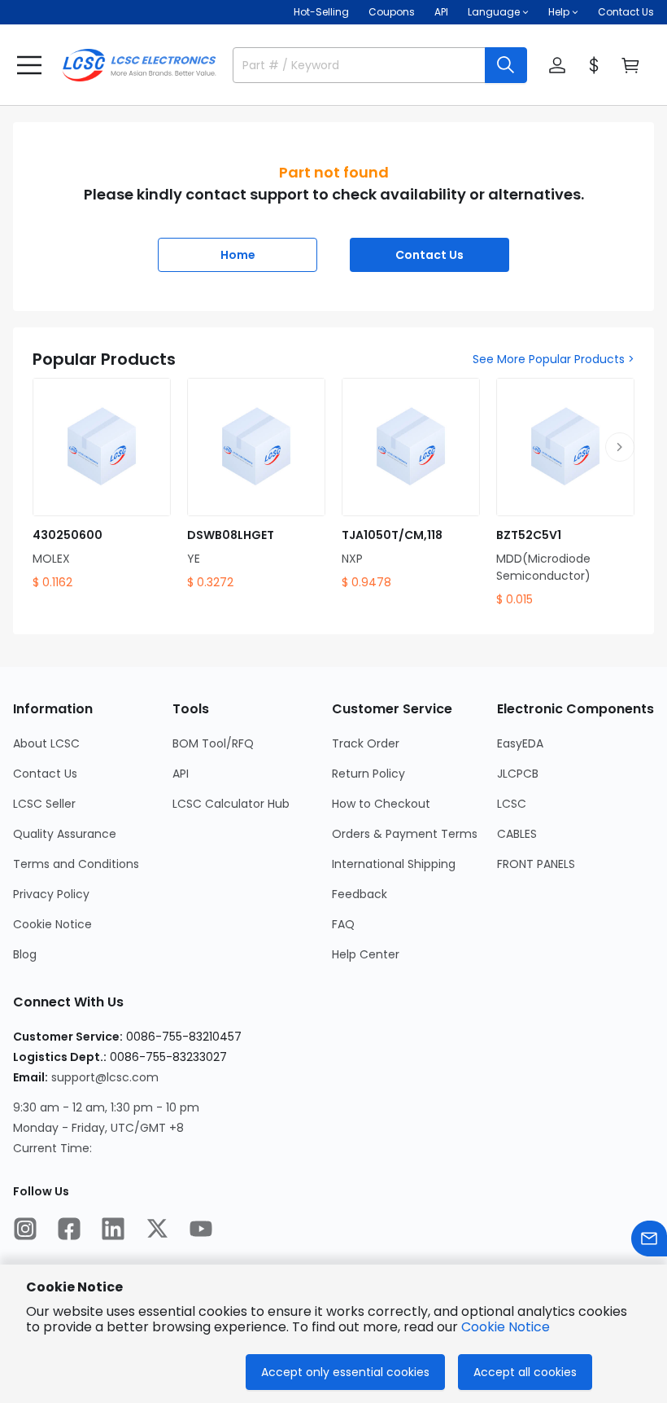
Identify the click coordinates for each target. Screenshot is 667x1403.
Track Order (365, 743)
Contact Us (626, 12)
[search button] (506, 65)
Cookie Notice (52, 924)
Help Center (365, 954)
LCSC (511, 804)
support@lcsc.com (105, 1077)
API (441, 12)
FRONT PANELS (536, 864)
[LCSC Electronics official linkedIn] (113, 1229)
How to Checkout (381, 804)
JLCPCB (517, 773)
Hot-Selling (321, 12)
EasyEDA (520, 743)
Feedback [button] (359, 894)
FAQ (343, 924)
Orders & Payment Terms (404, 834)
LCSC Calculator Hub (231, 804)
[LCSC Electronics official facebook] (69, 1229)
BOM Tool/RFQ (213, 743)
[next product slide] (619, 447)
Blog (25, 954)
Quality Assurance (64, 834)
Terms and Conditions (76, 864)
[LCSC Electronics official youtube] (201, 1229)
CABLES (517, 834)
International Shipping (394, 864)
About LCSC (46, 743)
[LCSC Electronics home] (139, 65)
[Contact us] (649, 1238)
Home (237, 255)
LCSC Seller (44, 804)
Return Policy (368, 773)
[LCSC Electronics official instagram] (25, 1229)
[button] (29, 65)
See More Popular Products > (553, 359)
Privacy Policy (51, 894)
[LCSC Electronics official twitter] (157, 1229)
